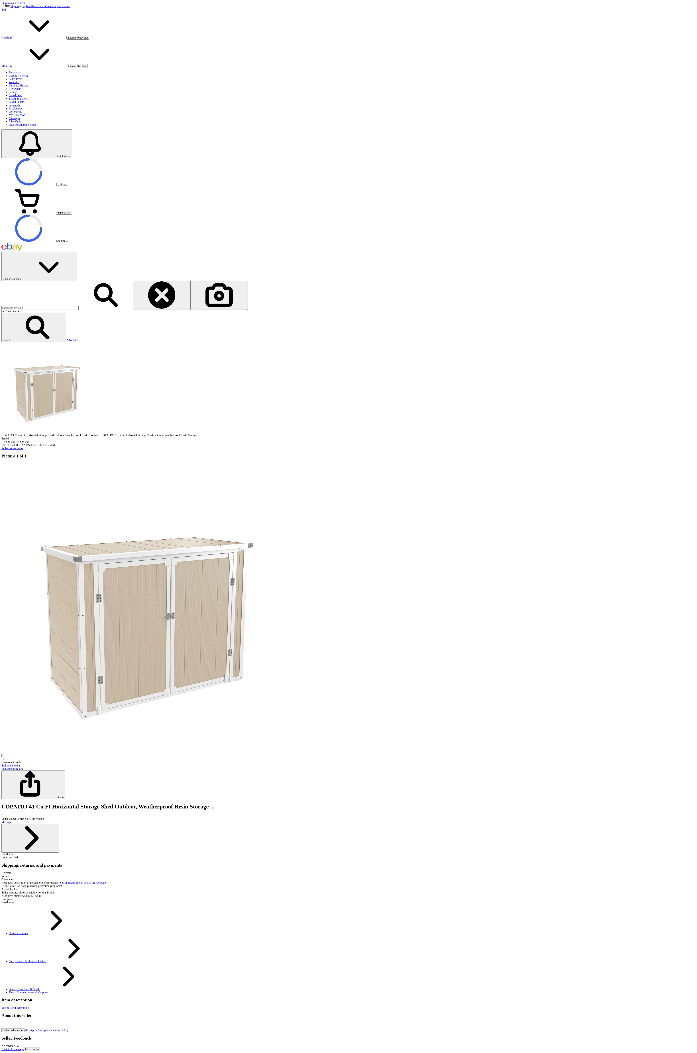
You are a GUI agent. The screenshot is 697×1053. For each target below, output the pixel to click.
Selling (13, 92)
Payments (14, 105)
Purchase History (18, 85)
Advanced (72, 340)
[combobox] (40, 308)
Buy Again (15, 88)
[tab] (348, 889)
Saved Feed (15, 95)
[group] (348, 608)
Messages (14, 118)
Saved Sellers (16, 101)
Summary (14, 72)
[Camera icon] (219, 295)
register (27, 6)
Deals (34, 6)
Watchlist (14, 82)
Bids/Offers (15, 78)
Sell (3, 9)
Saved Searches (18, 98)
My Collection (17, 114)
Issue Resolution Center (22, 124)
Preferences (15, 111)
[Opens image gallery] (2, 755)
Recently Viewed (18, 75)
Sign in (15, 6)
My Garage (15, 108)
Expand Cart (63, 212)
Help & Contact (61, 6)
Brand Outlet (44, 6)
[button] (33, 327)
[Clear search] (161, 295)
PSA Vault (15, 121)
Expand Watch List (78, 37)
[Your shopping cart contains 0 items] (28, 212)
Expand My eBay (77, 66)
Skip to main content (13, 3)
